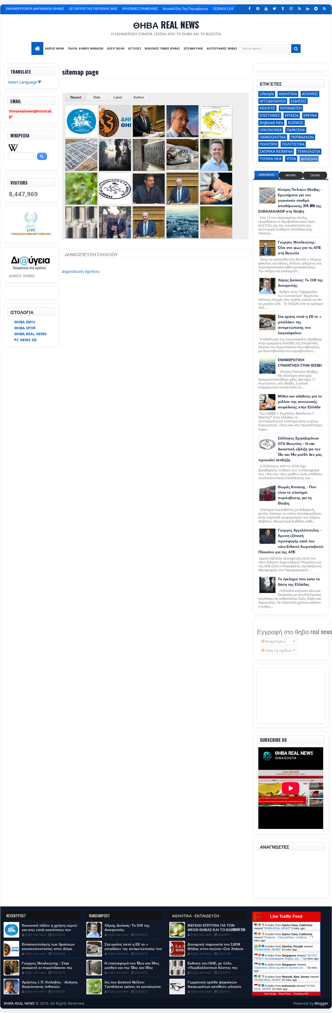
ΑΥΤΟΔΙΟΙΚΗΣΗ (273, 101)
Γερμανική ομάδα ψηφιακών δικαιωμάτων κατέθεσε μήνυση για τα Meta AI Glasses (214, 986)
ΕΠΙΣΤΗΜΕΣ (270, 115)
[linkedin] (307, 8)
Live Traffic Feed (286, 916)
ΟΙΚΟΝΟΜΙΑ (271, 129)
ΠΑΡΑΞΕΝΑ (296, 129)
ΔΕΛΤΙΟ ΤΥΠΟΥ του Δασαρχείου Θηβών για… (285, 957)
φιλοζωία (309, 158)
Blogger (321, 1003)
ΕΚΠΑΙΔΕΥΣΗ (291, 108)
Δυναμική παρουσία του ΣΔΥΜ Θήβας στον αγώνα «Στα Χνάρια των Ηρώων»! (215, 948)
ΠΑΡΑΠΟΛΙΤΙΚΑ (273, 137)
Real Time (285, 993)
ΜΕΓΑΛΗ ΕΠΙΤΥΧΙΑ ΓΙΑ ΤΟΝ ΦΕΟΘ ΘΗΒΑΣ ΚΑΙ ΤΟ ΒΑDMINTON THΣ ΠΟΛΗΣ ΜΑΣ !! (216, 929)
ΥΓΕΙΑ (291, 158)
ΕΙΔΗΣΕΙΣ (298, 101)
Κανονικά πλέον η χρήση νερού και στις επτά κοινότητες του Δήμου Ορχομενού (49, 929)
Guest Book (116, 48)
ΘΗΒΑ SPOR (25, 327)
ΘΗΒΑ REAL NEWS (166, 24)
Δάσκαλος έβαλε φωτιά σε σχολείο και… (280, 967)
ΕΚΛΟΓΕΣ (267, 108)
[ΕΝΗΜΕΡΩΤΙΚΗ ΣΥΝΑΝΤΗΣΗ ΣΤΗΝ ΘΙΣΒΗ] (267, 366)
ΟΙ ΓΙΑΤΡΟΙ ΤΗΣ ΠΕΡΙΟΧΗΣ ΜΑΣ (93, 8)
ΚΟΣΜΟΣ (295, 122)
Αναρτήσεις (275, 641)
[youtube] (266, 8)
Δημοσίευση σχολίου (81, 271)
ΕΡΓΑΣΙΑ (292, 115)
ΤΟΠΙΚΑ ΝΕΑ (270, 158)
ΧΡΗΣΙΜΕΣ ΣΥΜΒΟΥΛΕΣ (140, 8)
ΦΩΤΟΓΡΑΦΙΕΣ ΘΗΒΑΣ (222, 48)
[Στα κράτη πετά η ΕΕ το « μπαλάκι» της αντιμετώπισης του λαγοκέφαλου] (267, 323)
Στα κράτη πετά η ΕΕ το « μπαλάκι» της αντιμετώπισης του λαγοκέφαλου (299, 324)
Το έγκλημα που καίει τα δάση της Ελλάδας (299, 581)
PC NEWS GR (25, 339)
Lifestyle (267, 93)
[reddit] (316, 8)
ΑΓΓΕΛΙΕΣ (134, 48)
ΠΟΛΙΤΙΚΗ (268, 144)
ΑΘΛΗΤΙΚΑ (288, 93)
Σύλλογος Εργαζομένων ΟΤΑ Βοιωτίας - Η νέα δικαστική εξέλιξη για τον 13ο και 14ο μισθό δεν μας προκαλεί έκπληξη (290, 448)
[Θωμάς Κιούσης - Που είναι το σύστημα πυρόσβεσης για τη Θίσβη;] (267, 493)
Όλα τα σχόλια (278, 650)
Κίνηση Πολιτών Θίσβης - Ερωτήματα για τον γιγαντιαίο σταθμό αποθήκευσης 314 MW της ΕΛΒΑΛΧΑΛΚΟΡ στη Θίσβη (290, 200)
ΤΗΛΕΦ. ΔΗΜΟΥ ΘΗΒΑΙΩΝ (85, 48)
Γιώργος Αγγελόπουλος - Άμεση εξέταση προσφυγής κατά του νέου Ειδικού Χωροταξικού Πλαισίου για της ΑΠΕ (290, 540)
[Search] (296, 48)
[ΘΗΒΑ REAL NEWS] (37, 48)
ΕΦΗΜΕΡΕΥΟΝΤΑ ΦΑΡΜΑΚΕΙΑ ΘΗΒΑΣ (35, 8)
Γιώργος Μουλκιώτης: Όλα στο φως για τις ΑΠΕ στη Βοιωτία (299, 247)
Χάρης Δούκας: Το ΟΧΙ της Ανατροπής (127, 927)
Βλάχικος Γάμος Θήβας (162, 48)
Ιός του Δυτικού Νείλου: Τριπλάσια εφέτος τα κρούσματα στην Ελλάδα (133, 986)
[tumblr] (283, 8)
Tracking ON (300, 993)
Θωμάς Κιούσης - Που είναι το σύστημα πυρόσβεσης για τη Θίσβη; (297, 495)
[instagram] (291, 8)
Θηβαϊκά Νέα (271, 122)
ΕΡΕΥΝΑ (310, 115)
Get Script (270, 993)
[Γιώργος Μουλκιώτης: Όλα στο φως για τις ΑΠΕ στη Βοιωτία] (267, 248)
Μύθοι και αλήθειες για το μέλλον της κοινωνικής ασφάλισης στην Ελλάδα (300, 401)
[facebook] (249, 8)
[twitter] (274, 8)
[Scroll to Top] (166, 1007)
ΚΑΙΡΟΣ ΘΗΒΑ (54, 48)
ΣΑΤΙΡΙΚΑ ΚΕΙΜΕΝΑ (276, 151)
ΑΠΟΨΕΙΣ (310, 93)
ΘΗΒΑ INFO (24, 321)
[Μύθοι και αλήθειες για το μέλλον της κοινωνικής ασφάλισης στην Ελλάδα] (267, 402)
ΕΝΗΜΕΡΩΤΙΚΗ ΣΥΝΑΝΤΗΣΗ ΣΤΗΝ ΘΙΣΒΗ (300, 362)
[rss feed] (324, 8)
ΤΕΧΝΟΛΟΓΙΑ (309, 151)
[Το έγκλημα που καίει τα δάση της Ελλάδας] (267, 585)
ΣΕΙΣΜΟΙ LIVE (223, 8)
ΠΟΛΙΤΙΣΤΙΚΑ (293, 144)
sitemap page (193, 48)
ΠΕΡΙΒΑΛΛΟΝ (302, 137)
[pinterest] (258, 8)
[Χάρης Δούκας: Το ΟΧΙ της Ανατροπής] (267, 286)
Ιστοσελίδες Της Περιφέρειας (185, 8)
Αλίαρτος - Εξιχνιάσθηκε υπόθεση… (287, 937)
